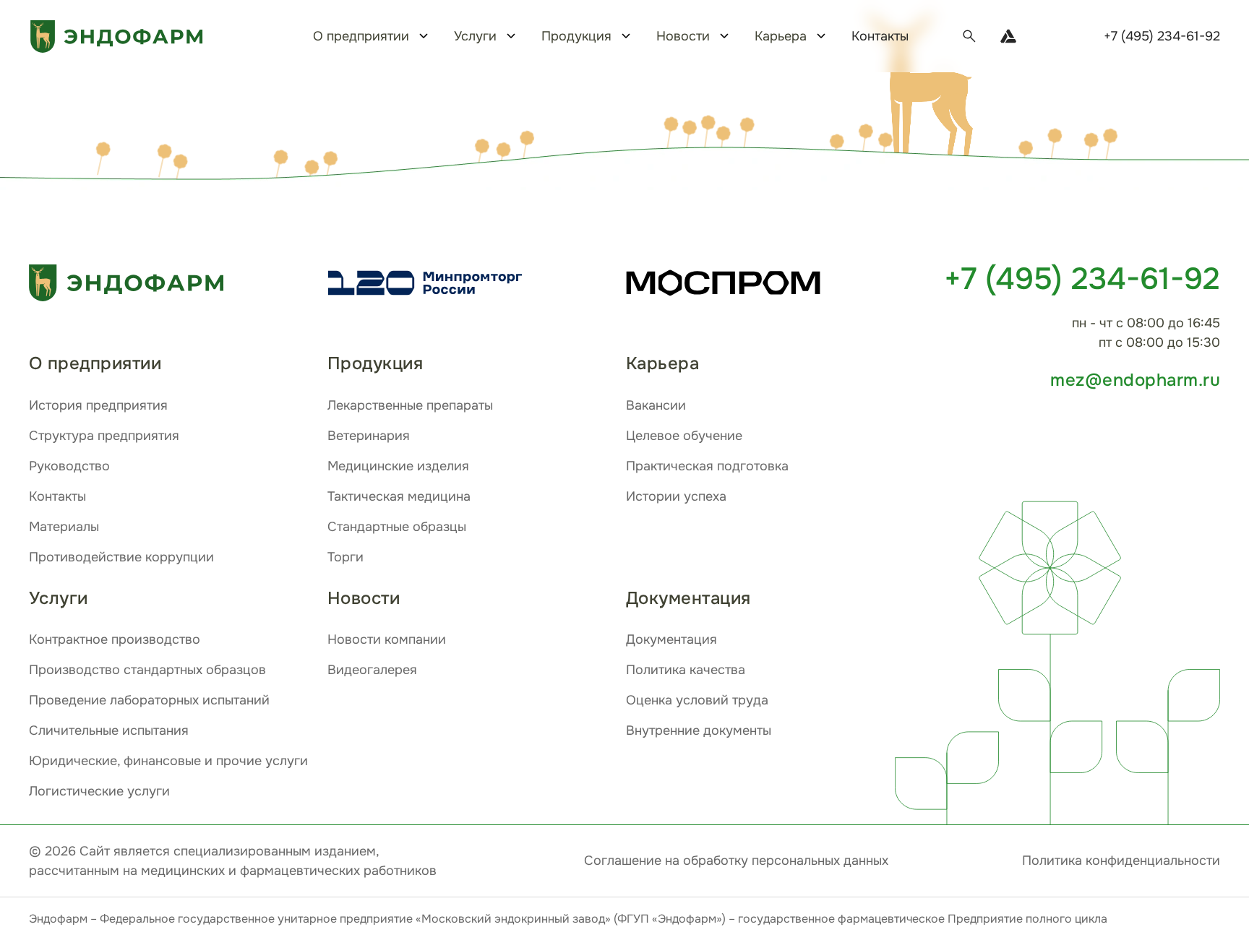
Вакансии (656, 405)
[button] (926, 87)
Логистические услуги (99, 791)
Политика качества (685, 670)
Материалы (64, 527)
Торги (345, 557)
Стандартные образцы (396, 527)
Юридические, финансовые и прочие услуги (168, 761)
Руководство (69, 466)
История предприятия (98, 405)
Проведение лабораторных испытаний (149, 700)
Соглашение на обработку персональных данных (736, 860)
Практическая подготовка (707, 466)
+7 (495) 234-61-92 (1162, 36)
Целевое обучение (684, 436)
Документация (671, 639)
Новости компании (386, 639)
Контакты (880, 36)
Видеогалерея (372, 670)
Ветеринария (368, 436)
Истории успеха (676, 496)
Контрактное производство (114, 639)
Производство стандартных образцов (147, 670)
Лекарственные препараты (410, 405)
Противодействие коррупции (121, 557)
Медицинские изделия (398, 466)
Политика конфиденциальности (1121, 860)
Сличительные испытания (109, 730)
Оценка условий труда (697, 700)
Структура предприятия (104, 436)
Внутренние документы (698, 730)
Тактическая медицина (399, 496)
